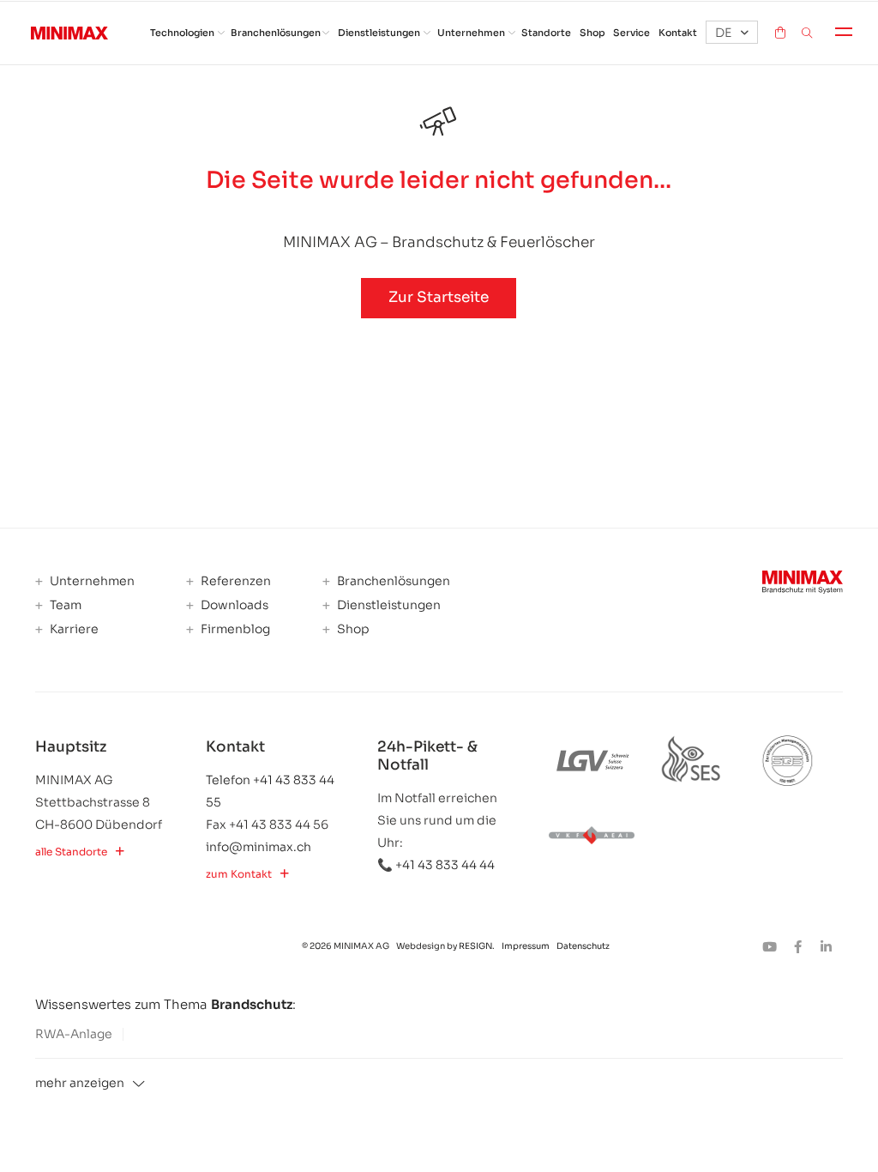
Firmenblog (234, 629)
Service (631, 33)
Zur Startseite (438, 297)
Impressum (526, 945)
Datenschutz (583, 945)
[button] (732, 32)
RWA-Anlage (73, 1034)
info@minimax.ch (258, 847)
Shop (592, 33)
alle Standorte (71, 852)
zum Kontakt (239, 874)
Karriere (73, 629)
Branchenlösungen (276, 33)
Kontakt (677, 33)
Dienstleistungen (379, 33)
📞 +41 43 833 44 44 (436, 865)
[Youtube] (775, 947)
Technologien (182, 33)
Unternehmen (471, 33)
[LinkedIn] (830, 947)
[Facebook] (803, 947)
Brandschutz (251, 1004)
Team (64, 605)
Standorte (546, 33)
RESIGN (475, 945)
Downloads (233, 605)
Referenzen (234, 581)
